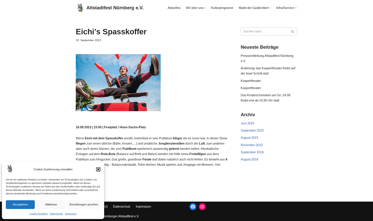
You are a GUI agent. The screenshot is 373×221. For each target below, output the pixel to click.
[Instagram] (202, 206)
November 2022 (252, 145)
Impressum (71, 213)
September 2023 (252, 130)
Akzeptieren (20, 204)
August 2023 (249, 137)
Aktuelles (174, 8)
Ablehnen (51, 204)
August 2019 (249, 159)
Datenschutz (56, 213)
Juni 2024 (247, 123)
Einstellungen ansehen (84, 204)
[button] (98, 169)
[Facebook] (192, 206)
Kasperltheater (251, 80)
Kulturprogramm (222, 8)
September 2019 (252, 152)
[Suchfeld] (292, 31)
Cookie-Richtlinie (39, 213)
